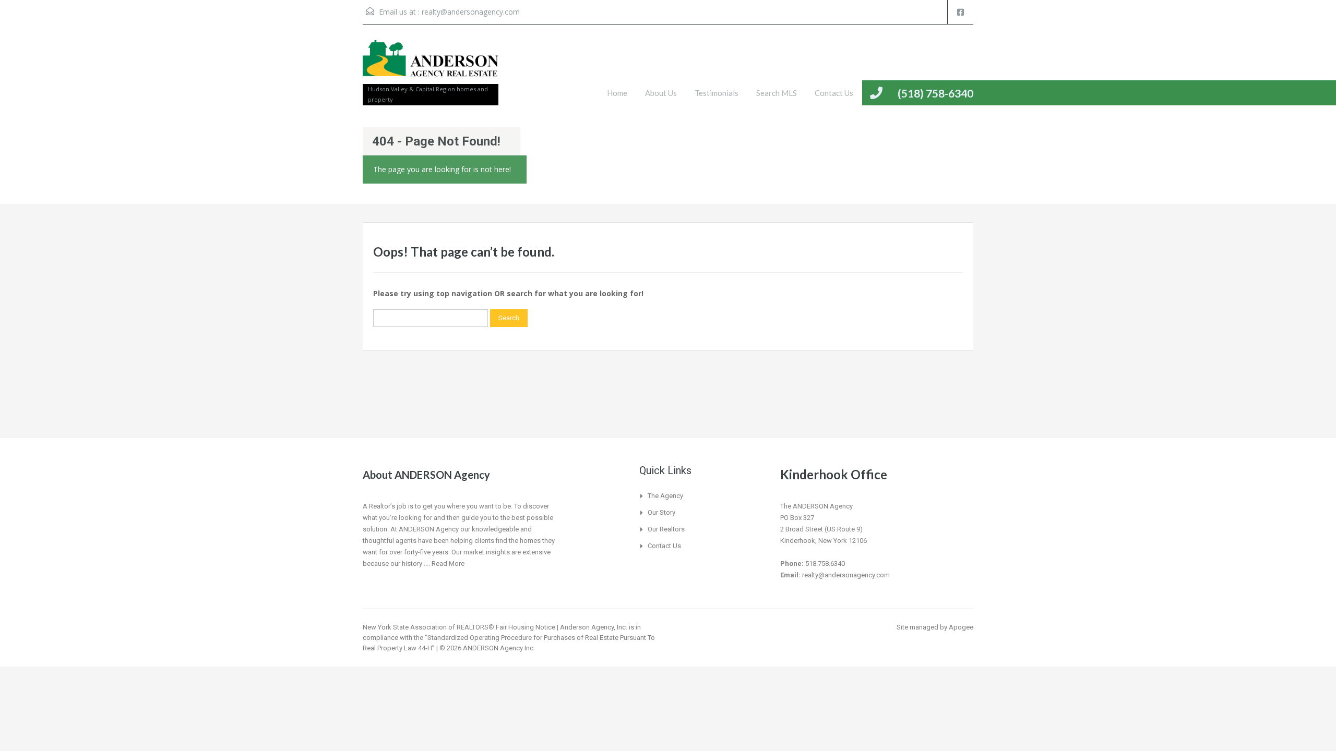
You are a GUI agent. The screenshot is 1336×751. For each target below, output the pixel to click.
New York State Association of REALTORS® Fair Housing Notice (459, 627)
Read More (448, 563)
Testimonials (716, 93)
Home (617, 93)
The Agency (665, 496)
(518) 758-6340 (935, 93)
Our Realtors (666, 529)
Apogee (961, 627)
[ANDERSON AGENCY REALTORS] (430, 64)
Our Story (661, 512)
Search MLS (776, 93)
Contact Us (834, 93)
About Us (661, 93)
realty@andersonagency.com (471, 12)
